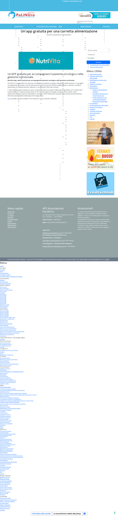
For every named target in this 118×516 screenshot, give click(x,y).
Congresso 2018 (3, 303)
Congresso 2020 (3, 300)
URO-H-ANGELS (3, 308)
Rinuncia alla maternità (5, 420)
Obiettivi (2, 280)
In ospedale (3, 411)
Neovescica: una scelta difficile (6, 449)
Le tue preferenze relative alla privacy (67, 514)
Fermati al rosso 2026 (4, 316)
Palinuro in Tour (4, 405)
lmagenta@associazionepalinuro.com (54, 246)
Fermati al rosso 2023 (4, 312)
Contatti (2, 510)
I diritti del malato (4, 383)
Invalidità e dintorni (4, 391)
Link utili (92, 119)
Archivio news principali (6, 487)
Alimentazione (94, 88)
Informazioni (93, 86)
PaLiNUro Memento (5, 506)
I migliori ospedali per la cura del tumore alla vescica (13, 404)
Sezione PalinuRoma (5, 484)
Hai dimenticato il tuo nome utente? (100, 65)
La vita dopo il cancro (5, 414)
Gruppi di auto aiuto (5, 498)
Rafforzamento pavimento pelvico (7, 448)
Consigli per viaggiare (4, 441)
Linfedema (2, 425)
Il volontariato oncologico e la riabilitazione (10, 399)
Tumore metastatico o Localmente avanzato (11, 371)
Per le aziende (4, 282)
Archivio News (12, 223)
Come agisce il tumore (5, 345)
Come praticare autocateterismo (6, 451)
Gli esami (2, 352)
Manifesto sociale (4, 477)
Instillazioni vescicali (4, 432)
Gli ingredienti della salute (100, 101)
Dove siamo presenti (5, 407)
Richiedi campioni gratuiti (5, 445)
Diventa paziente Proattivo (6, 379)
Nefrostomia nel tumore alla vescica (9, 359)
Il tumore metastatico (5, 377)
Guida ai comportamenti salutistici (8, 454)
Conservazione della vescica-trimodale (7, 434)
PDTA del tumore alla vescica (7, 334)
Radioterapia (3, 374)
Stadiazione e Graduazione (6, 355)
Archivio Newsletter (5, 482)
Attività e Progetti (4, 305)
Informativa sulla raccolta (41, 514)
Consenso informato (96, 111)
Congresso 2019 (3, 302)
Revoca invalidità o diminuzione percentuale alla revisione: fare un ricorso (18, 394)
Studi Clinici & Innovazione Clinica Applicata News (12, 331)
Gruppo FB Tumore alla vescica (8, 500)
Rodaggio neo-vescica (5, 368)
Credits (107, 259)
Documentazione (95, 113)
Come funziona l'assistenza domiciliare (9, 397)
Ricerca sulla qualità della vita (7, 327)
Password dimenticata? (96, 67)
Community (106, 26)
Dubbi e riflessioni (4, 436)
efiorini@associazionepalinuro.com (53, 241)
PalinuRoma (2, 494)
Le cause (45, 45)
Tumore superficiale (5, 358)
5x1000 (10, 221)
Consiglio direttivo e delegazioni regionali (11, 276)
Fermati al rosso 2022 (4, 310)
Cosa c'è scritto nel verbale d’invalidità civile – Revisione (13, 393)
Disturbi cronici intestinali (6, 423)
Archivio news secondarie (6, 489)
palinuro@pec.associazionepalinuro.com (54, 235)
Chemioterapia (3, 373)
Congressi (23, 46)
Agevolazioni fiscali (4, 396)
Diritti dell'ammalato (96, 74)
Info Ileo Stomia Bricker (6, 439)
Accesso (98, 62)
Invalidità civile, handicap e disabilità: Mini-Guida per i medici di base (16, 400)
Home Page (11, 212)
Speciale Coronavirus (5, 492)
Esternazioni (90, 46)
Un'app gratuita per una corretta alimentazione (11, 457)
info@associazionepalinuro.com (72, 1)
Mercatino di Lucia (5, 508)
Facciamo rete (4, 322)
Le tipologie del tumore (6, 344)
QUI (9, 99)
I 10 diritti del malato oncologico (8, 389)
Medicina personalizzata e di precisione (9, 333)
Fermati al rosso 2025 (4, 314)
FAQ (91, 117)
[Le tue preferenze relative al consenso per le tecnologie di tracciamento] (115, 513)
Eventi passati (3, 291)
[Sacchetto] (100, 133)
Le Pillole (2, 339)
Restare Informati (86, 26)
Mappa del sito (12, 225)
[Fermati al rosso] (100, 158)
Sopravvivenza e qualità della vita (8, 380)
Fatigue (2, 428)
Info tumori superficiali (5, 431)
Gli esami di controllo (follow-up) (8, 382)
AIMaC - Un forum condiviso (7, 501)
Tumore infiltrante (4, 361)
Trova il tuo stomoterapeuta (5, 443)
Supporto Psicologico (96, 107)
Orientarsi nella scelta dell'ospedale (9, 402)
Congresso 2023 (3, 296)
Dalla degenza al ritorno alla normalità (10, 408)
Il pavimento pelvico (5, 422)
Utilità (60, 26)
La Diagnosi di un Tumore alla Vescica (9, 350)
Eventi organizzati (4, 288)
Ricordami (91, 58)
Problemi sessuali (4, 419)
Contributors (3, 336)
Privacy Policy (12, 227)
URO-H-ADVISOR (4, 306)
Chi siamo (10, 214)
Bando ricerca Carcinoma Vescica (8, 328)
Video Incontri (3, 287)
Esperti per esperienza (6, 323)
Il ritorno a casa (3, 413)
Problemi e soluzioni (96, 84)
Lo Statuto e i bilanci (5, 275)
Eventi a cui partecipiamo (6, 290)
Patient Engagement (5, 283)
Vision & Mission (4, 273)
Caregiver (92, 109)
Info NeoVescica (4, 447)
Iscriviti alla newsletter (6, 481)
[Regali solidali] (100, 184)
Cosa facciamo (18, 26)
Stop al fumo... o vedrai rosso (7, 319)
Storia (1, 271)
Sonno (1, 426)
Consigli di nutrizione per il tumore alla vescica (11, 455)
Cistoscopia (2, 437)
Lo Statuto (11, 215)
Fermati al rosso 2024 (4, 313)
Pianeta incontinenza (5, 417)
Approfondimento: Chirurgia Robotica (9, 364)
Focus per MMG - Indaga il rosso (7, 317)
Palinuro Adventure (5, 505)
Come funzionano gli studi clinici (8, 330)
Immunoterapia (4, 376)
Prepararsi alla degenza (5, 410)
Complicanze (3, 370)
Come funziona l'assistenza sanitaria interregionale (12, 390)
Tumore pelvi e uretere (6, 365)
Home (2, 266)
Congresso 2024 (3, 295)
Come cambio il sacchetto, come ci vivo (7, 444)
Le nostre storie (4, 503)
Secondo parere (4, 320)
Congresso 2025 (3, 294)
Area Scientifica (4, 325)
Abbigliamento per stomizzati (6, 440)
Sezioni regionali (4, 493)
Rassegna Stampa (4, 479)
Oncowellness (94, 103)
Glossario (92, 115)
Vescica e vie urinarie (5, 342)
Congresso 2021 (3, 299)
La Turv (1, 353)
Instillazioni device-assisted (6, 435)
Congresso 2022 (3, 298)
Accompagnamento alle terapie (99, 105)
